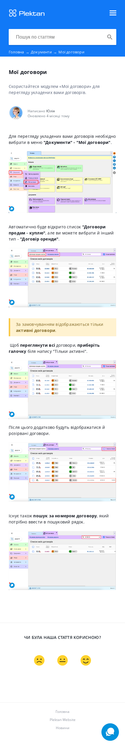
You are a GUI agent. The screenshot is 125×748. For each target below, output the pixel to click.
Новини (62, 727)
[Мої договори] (27, 15)
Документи (44, 52)
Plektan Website (63, 719)
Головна (19, 52)
